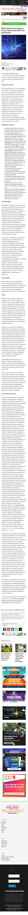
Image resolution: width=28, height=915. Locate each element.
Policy (2, 830)
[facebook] (22, 6)
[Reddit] (8, 629)
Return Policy (4, 840)
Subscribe (12, 886)
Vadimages (18, 909)
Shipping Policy (4, 842)
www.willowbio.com (7, 528)
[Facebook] (4, 629)
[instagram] (24, 6)
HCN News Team (6, 65)
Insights (3, 829)
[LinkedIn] (13, 629)
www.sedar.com (10, 530)
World (2, 832)
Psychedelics (4, 827)
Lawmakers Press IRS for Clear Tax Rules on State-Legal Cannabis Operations (6, 657)
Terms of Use (4, 843)
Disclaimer (3, 846)
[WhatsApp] (16, 629)
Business (3, 823)
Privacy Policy (4, 845)
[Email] (20, 629)
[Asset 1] (14, 8)
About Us (3, 855)
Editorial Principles (5, 858)
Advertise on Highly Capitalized (7, 856)
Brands (2, 826)
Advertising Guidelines (5, 859)
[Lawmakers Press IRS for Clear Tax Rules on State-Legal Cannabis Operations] (6, 648)
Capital (2, 824)
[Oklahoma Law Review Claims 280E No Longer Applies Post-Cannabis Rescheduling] (20, 648)
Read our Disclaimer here (14, 602)
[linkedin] (26, 6)
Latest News (4, 821)
